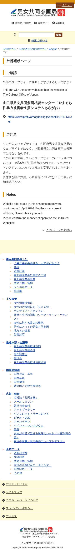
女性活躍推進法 (23, 302)
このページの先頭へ (59, 230)
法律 (16, 267)
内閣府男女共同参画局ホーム (33, 48)
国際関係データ (23, 469)
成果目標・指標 (23, 283)
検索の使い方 (39, 40)
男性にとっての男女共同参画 (31, 326)
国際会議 (19, 378)
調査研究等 (20, 453)
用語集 (18, 291)
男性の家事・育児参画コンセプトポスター (39, 441)
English (60, 23)
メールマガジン (23, 401)
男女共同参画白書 (24, 279)
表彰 (16, 429)
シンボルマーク (23, 287)
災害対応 (19, 334)
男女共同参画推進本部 (27, 346)
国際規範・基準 (23, 374)
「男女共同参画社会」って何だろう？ (37, 263)
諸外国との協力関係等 (27, 386)
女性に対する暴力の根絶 (28, 322)
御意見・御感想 (23, 23)
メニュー (67, 5)
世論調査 (19, 457)
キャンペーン (22, 421)
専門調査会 (20, 354)
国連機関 (19, 381)
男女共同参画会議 (24, 350)
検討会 (18, 358)
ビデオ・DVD (22, 417)
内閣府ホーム (9, 48)
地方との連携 (22, 330)
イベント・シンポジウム (28, 425)
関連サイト (43, 23)
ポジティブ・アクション (28, 310)
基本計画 (19, 271)
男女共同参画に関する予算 (30, 275)
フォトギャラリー (24, 409)
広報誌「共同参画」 (26, 397)
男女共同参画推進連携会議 (30, 362)
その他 (18, 473)
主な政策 (53, 48)
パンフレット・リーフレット (31, 413)
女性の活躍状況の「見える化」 (33, 307)
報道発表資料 (22, 405)
